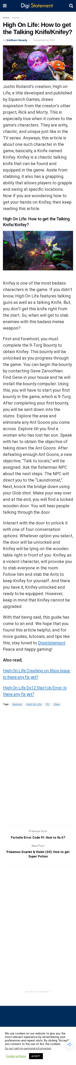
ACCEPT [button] (36, 1056)
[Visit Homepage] (38, 6)
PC (47, 704)
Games (16, 17)
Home (6, 17)
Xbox (57, 704)
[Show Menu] (5, 6)
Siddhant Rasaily (16, 40)
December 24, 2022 (44, 40)
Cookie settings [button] (16, 1056)
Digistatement (51, 642)
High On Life (34, 704)
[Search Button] (71, 6)
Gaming (17, 704)
